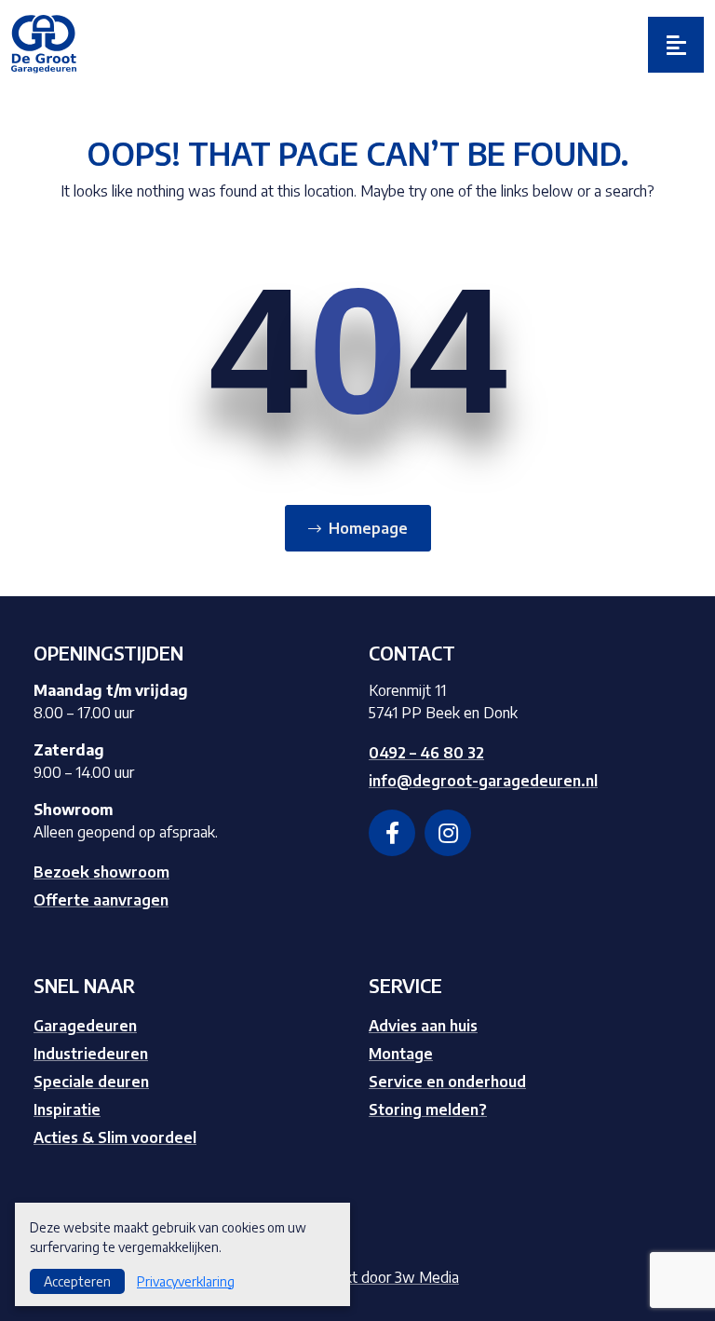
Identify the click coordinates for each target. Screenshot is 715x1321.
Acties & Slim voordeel (115, 1137)
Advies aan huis (423, 1025)
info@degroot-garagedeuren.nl (483, 780)
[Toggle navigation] (676, 45)
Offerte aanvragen (101, 900)
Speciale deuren (91, 1081)
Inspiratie (67, 1109)
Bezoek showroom (101, 872)
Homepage (368, 528)
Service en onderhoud (447, 1081)
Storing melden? (428, 1109)
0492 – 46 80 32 (426, 752)
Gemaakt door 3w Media (379, 1277)
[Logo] (43, 43)
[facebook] (392, 833)
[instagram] (448, 833)
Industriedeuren (91, 1053)
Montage (401, 1053)
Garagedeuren (85, 1025)
